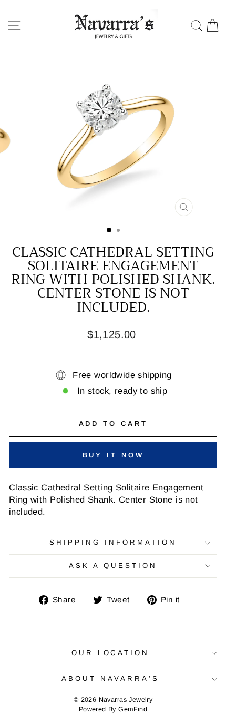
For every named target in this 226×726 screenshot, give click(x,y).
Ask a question (113, 565)
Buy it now (113, 455)
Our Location (110, 653)
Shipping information (113, 542)
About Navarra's (110, 678)
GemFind (132, 709)
